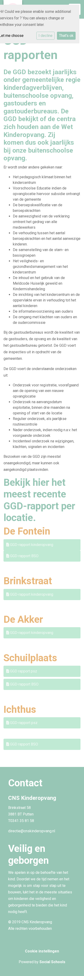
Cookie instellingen (42, 951)
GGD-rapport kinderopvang (31, 544)
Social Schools (52, 962)
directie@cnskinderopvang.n (31, 831)
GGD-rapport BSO (23, 556)
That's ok (66, 35)
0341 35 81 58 (22, 821)
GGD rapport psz (23, 671)
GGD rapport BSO (23, 744)
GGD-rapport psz (23, 723)
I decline (45, 35)
